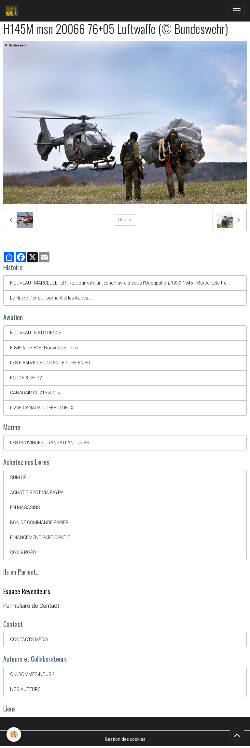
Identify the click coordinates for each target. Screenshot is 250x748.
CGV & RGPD (23, 552)
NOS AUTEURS (25, 689)
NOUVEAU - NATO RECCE (35, 332)
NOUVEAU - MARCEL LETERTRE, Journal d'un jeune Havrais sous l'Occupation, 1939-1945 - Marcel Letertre (118, 283)
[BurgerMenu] (237, 10)
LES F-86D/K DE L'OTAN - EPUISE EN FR (50, 362)
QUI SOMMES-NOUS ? (32, 674)
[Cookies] (14, 734)
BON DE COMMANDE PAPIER (39, 522)
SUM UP (18, 477)
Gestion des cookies (125, 739)
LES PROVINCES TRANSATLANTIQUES (49, 442)
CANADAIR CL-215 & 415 (35, 392)
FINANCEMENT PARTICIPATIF (40, 537)
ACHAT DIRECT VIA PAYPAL (38, 492)
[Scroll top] (237, 735)
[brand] (13, 10)
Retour (125, 219)
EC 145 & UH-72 (26, 377)
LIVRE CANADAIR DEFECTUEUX (42, 407)
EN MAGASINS (25, 507)
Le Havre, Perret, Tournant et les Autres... (50, 298)
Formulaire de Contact (31, 606)
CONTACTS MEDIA (29, 639)
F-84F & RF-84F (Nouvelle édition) (44, 347)
